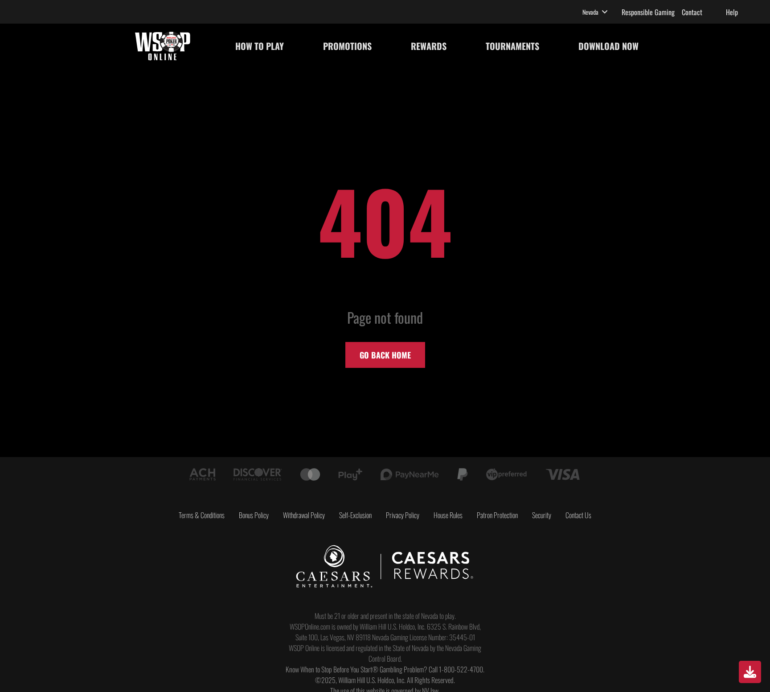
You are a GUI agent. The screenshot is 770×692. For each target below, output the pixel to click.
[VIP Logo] (506, 474)
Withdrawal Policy (304, 515)
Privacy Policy (402, 515)
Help (732, 12)
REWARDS (428, 46)
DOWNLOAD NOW (608, 46)
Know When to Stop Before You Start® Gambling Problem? (356, 669)
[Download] (750, 672)
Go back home (385, 355)
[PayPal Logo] (462, 474)
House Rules (448, 515)
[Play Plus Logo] (350, 474)
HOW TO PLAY (259, 46)
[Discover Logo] (258, 474)
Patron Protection (497, 515)
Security (541, 515)
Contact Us (578, 515)
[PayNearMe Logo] (409, 474)
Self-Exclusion (355, 515)
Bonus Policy (254, 515)
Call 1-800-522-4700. (456, 669)
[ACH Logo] (202, 474)
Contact (692, 12)
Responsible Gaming (648, 12)
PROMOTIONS (347, 46)
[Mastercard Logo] (310, 474)
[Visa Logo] (563, 474)
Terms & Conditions (202, 515)
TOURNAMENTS (512, 46)
